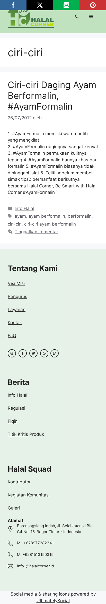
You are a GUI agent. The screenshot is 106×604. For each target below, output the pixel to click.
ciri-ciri (15, 224)
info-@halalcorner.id (35, 566)
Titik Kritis (18, 434)
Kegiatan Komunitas (28, 494)
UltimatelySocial (53, 600)
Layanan (16, 309)
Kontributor (19, 481)
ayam (20, 216)
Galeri (14, 508)
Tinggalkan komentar (36, 231)
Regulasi (16, 408)
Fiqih (12, 421)
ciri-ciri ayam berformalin (50, 224)
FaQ (12, 335)
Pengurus (17, 296)
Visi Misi (16, 283)
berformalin (80, 216)
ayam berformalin (47, 216)
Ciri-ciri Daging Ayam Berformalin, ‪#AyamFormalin (52, 95)
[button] (77, 16)
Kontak (15, 322)
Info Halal (24, 208)
